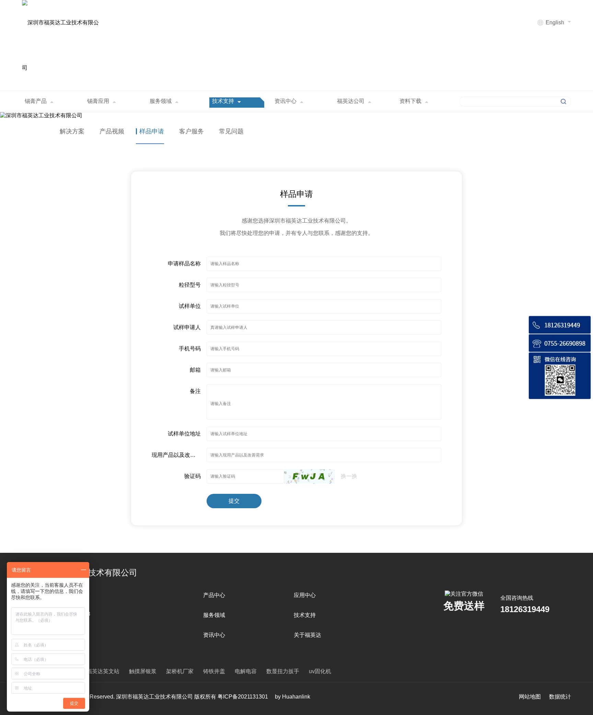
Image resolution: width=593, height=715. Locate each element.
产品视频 (112, 131)
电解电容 (246, 671)
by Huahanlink (292, 697)
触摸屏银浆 (142, 671)
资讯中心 (214, 635)
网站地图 (530, 697)
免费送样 (464, 605)
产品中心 (214, 595)
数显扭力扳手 (282, 671)
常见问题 (231, 131)
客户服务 (191, 131)
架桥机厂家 (180, 671)
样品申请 (151, 131)
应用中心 (305, 595)
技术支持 (305, 615)
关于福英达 (307, 635)
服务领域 (214, 615)
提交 (234, 501)
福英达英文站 (102, 671)
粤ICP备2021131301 (243, 697)
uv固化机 (320, 671)
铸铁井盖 (214, 671)
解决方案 (72, 131)
